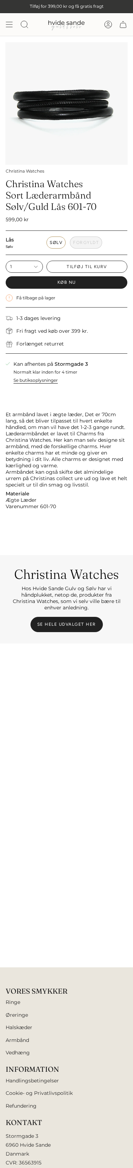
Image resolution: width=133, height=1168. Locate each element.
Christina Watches (25, 171)
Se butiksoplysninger (35, 380)
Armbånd (17, 1040)
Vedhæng (18, 1052)
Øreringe (17, 1015)
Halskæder (19, 1027)
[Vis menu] (9, 24)
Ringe (13, 1002)
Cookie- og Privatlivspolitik (39, 1093)
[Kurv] (123, 24)
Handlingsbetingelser (32, 1080)
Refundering (21, 1106)
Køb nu (66, 282)
